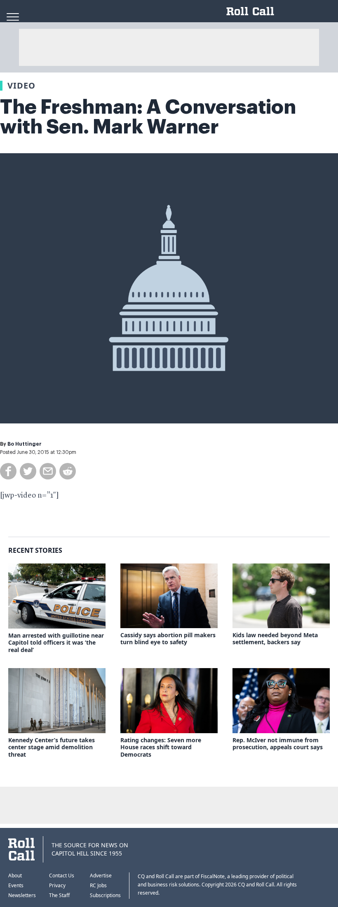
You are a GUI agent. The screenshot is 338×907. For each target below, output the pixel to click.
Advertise (101, 875)
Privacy (57, 885)
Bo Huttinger (24, 444)
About (15, 875)
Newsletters (22, 895)
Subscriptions (105, 895)
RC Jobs (98, 885)
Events (15, 885)
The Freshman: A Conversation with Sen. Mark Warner (148, 117)
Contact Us (61, 875)
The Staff (59, 895)
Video (21, 85)
